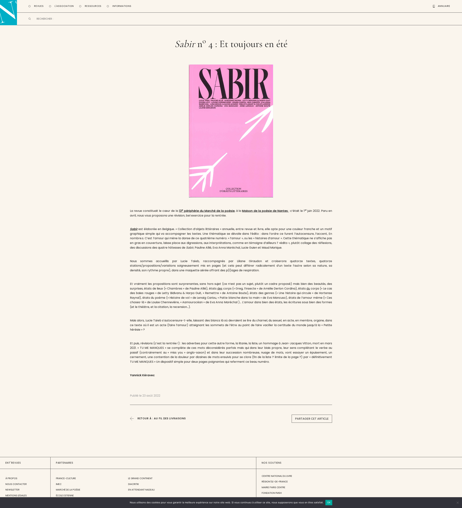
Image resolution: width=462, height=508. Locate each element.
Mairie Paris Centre (273, 487)
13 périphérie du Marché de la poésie (207, 211)
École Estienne (65, 495)
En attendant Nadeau (141, 489)
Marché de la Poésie (68, 489)
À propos (11, 478)
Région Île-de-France (275, 481)
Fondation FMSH (272, 493)
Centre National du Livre (277, 476)
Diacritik (133, 484)
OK (329, 502)
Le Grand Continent (140, 478)
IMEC (59, 484)
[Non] (457, 502)
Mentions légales (16, 495)
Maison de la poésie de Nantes (265, 211)
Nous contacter (16, 484)
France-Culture (66, 478)
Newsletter (12, 489)
